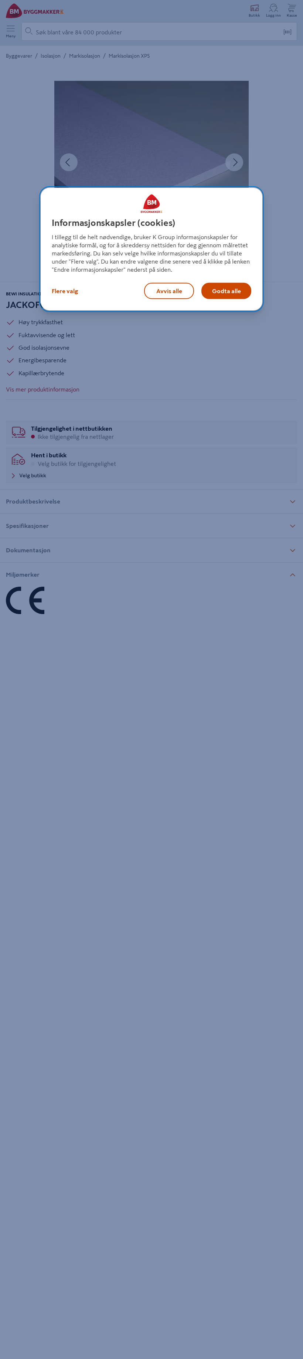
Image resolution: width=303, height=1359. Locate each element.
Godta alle (226, 291)
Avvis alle (169, 291)
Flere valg (65, 291)
